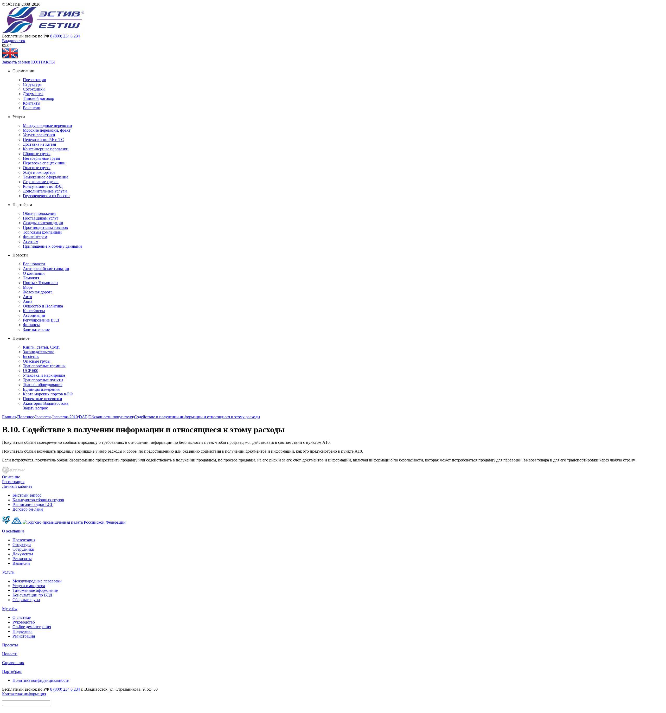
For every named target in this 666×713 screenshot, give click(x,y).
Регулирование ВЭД (41, 320)
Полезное (25, 417)
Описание (11, 477)
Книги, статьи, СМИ (41, 347)
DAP (83, 417)
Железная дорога (38, 292)
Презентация (34, 80)
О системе (21, 617)
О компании (34, 273)
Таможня (31, 278)
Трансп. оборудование (42, 384)
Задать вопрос (35, 408)
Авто (27, 296)
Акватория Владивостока (45, 403)
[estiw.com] (10, 57)
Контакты (31, 103)
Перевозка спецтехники (44, 163)
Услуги (8, 572)
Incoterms (31, 356)
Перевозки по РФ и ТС (43, 139)
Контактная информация (24, 694)
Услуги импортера (39, 172)
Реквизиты (22, 558)
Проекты (10, 645)
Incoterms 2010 (65, 417)
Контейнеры (34, 311)
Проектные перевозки (42, 398)
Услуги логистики (39, 135)
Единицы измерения (41, 389)
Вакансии (31, 108)
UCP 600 (30, 370)
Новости (9, 654)
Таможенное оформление (45, 177)
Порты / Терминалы (40, 282)
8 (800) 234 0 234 (65, 36)
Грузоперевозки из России (46, 196)
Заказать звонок (16, 62)
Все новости (34, 264)
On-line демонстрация (31, 627)
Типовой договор (38, 98)
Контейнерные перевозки (45, 149)
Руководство (23, 622)
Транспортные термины (44, 366)
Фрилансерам (35, 237)
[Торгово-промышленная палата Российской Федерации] (74, 522)
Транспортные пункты (43, 380)
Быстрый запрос (26, 495)
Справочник (13, 662)
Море (28, 287)
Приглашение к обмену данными (52, 246)
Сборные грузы (36, 153)
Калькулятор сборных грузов (38, 500)
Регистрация (13, 481)
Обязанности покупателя (110, 417)
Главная (9, 417)
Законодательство (38, 352)
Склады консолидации (43, 223)
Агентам (30, 241)
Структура (32, 84)
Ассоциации (34, 315)
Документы (33, 94)
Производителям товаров (45, 227)
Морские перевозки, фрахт (47, 130)
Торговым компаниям (42, 232)
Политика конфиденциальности (40, 680)
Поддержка (22, 631)
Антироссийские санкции (46, 268)
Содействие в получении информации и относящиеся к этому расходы (197, 417)
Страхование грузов (41, 181)
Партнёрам (12, 671)
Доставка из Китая (39, 144)
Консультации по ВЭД (43, 186)
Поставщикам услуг (41, 218)
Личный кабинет (17, 486)
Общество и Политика (43, 306)
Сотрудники (34, 89)
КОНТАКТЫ (43, 62)
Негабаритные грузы (41, 158)
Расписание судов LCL (32, 504)
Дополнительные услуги (45, 191)
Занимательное (36, 329)
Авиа (27, 301)
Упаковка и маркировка (44, 375)
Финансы (31, 325)
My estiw (9, 608)
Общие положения (39, 213)
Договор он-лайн (27, 509)
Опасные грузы (36, 167)
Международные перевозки (47, 125)
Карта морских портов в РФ (48, 394)
